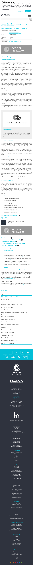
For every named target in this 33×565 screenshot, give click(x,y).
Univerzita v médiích (16, 555)
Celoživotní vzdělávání (7, 335)
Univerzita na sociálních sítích (9, 340)
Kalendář (16, 456)
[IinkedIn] (28, 352)
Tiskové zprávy (16, 553)
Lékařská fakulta (16, 430)
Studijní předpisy (16, 494)
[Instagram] (11, 352)
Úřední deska (16, 457)
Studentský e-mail (16, 485)
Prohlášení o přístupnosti (16, 538)
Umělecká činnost (16, 526)
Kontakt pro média (16, 551)
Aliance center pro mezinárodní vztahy (16, 515)
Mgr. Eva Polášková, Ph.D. (19, 256)
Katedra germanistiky (8, 250)
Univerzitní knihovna (16, 438)
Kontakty (16, 460)
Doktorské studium (6, 322)
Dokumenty (16, 453)
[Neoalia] (16, 381)
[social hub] (25, 357)
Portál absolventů (16, 503)
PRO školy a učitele (16, 540)
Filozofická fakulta (16, 428)
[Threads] (7, 357)
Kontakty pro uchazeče (7, 343)
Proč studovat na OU (16, 474)
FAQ (16, 505)
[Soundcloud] (13, 357)
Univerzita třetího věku (7, 337)
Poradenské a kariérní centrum (9, 310)
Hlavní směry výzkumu (16, 524)
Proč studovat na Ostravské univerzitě (11, 304)
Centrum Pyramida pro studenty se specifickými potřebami (14, 313)
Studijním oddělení (8, 259)
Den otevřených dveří (16, 475)
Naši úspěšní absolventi (7, 332)
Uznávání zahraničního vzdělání (10, 324)
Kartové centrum (16, 445)
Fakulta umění (16, 427)
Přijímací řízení (5, 299)
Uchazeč (4, 290)
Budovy (16, 459)
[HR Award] (16, 416)
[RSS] (19, 357)
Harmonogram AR (16, 488)
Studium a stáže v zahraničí (16, 489)
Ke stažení (16, 557)
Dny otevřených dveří (7, 307)
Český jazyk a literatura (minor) (15, 33)
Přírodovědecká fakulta (16, 431)
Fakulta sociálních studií (16, 424)
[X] (22, 352)
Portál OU (16, 484)
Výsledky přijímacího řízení (8, 302)
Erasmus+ (16, 514)
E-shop (16, 539)
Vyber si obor (16, 467)
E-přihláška (4, 294)
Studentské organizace (16, 496)
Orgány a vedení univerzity (16, 452)
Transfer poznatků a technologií (16, 529)
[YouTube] (17, 352)
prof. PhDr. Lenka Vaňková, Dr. (15, 41)
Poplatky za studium (6, 329)
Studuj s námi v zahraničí (8, 319)
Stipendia (3, 327)
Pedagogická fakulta (16, 426)
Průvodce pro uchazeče (7, 316)
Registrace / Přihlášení (16, 504)
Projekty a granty (16, 528)
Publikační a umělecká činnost (16, 525)
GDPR (16, 536)
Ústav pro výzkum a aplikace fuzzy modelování (16, 432)
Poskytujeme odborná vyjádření (16, 554)
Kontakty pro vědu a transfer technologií (16, 530)
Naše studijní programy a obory (10, 296)
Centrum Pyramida (24, 262)
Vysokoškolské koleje (16, 442)
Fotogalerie (16, 455)
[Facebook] (5, 352)
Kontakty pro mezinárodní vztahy (16, 518)
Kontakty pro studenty (16, 497)
